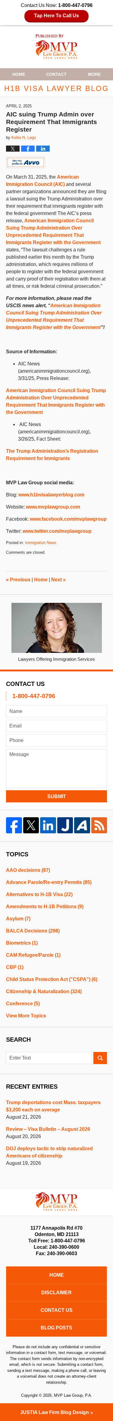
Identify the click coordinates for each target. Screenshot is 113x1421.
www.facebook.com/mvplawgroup (68, 519)
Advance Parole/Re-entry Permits (49, 882)
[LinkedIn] (48, 825)
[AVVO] (82, 825)
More (94, 74)
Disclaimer (56, 1292)
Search (100, 1058)
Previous (18, 579)
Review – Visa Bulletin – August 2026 (48, 1129)
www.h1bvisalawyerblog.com (51, 494)
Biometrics (22, 943)
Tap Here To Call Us (56, 15)
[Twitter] (31, 825)
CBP (15, 967)
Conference (23, 1003)
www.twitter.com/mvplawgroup (57, 531)
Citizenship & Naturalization (44, 991)
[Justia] (65, 825)
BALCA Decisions (33, 930)
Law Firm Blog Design (54, 1412)
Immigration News (40, 542)
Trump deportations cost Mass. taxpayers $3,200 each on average (53, 1106)
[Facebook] (14, 825)
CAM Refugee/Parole (33, 955)
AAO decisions (28, 870)
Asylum (18, 918)
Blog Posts (56, 1327)
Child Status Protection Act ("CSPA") (51, 979)
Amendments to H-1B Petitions (44, 906)
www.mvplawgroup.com (53, 506)
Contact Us (57, 1310)
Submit (56, 796)
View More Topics (26, 1015)
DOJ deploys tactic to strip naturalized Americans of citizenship (49, 1152)
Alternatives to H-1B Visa (39, 894)
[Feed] (99, 825)
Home (18, 74)
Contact (56, 74)
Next (58, 579)
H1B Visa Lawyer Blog (56, 46)
